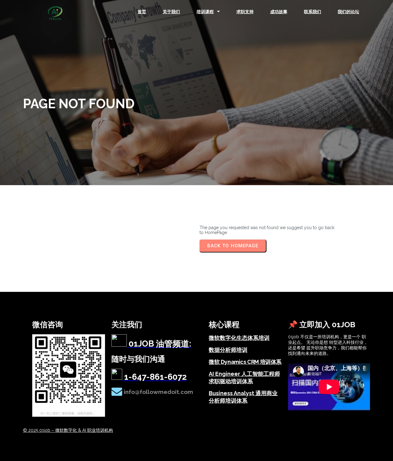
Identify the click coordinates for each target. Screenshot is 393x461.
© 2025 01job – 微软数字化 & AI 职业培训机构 (68, 430)
